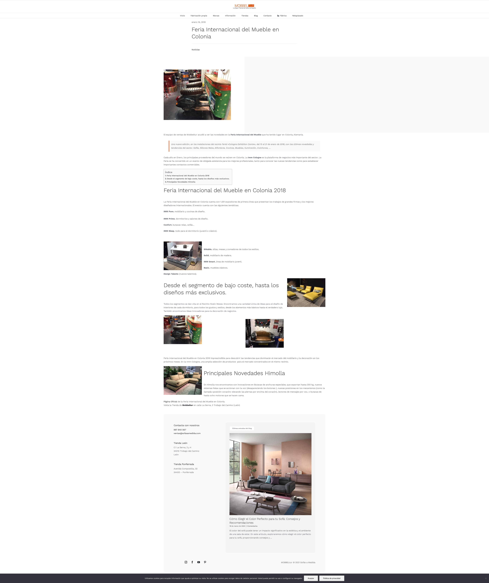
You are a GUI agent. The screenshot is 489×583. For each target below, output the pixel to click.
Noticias (196, 49)
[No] (486, 578)
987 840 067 (180, 430)
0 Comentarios (252, 526)
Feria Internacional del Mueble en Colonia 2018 (188, 176)
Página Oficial (170, 401)
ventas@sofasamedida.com (187, 433)
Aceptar (311, 578)
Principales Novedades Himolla (181, 182)
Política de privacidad (331, 578)
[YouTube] (198, 562)
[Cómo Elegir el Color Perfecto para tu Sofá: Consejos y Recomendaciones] (270, 474)
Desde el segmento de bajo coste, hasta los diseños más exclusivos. (198, 179)
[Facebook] (192, 562)
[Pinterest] (205, 562)
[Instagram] (186, 562)
